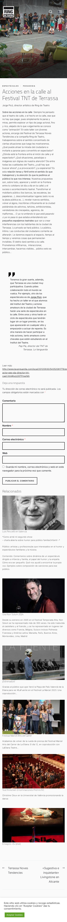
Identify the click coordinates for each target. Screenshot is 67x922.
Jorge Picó (36, 297)
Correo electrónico (14, 439)
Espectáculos (10, 86)
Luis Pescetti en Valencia (14, 531)
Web (4, 453)
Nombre (7, 425)
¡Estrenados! (8, 681)
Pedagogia (29, 86)
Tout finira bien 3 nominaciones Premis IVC (23, 790)
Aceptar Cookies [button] (15, 915)
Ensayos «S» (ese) (11, 844)
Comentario (9, 400)
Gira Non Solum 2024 (13, 614)
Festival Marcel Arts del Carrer (17, 735)
